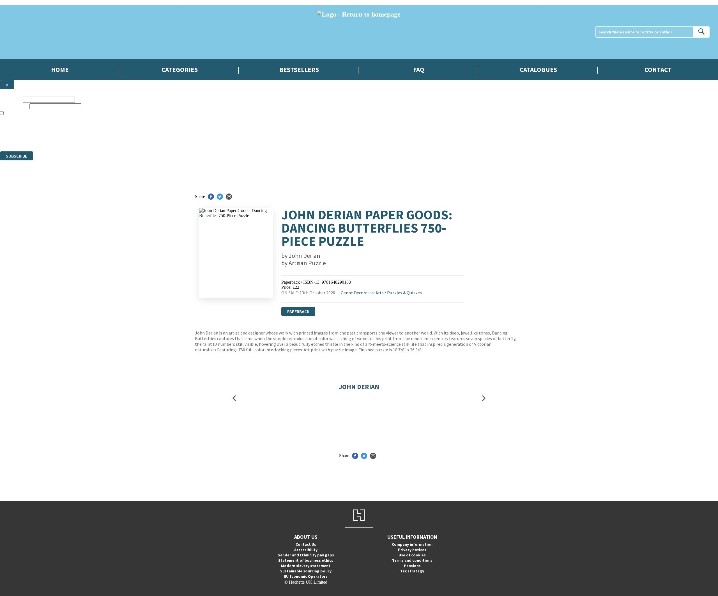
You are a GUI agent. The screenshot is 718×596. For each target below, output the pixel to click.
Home (60, 69)
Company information (412, 544)
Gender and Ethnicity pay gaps (305, 555)
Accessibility (305, 549)
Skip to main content (18, 2)
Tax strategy (412, 571)
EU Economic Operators (306, 576)
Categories (180, 69)
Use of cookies (412, 555)
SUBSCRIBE (16, 156)
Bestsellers (299, 69)
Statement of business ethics (305, 560)
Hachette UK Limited (57, 128)
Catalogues (538, 69)
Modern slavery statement (305, 565)
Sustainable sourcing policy (306, 571)
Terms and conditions (412, 560)
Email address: (14, 106)
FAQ (418, 69)
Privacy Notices (111, 138)
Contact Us (306, 544)
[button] (234, 398)
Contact (658, 69)
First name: (11, 99)
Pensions (412, 565)
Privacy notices (412, 549)
